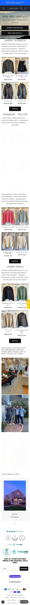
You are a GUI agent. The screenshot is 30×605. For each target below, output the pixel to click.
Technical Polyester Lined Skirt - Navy (22, 76)
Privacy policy (21, 597)
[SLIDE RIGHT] (18, 523)
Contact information (12, 603)
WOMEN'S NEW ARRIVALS (15, 28)
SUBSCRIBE (23, 569)
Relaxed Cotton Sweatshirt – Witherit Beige (8, 253)
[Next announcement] (27, 2)
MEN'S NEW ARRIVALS (15, 33)
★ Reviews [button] (28, 304)
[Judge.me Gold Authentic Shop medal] (22, 538)
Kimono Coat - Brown (8, 101)
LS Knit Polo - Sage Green (22, 303)
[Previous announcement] (3, 2)
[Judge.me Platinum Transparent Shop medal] (8, 538)
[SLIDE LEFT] (11, 523)
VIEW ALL (15, 109)
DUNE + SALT (14, 595)
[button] (4, 8)
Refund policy (13, 597)
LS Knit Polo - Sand (8, 330)
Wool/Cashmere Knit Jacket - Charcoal (8, 76)
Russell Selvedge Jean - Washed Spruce (22, 177)
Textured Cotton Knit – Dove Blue (22, 227)
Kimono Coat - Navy (22, 101)
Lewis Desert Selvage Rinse (8, 176)
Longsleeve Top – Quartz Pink (22, 252)
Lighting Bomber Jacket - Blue (8, 303)
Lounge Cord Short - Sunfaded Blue (22, 150)
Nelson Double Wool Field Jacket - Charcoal (21, 331)
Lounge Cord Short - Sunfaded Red (8, 149)
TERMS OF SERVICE (11, 600)
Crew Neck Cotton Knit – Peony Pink (8, 227)
